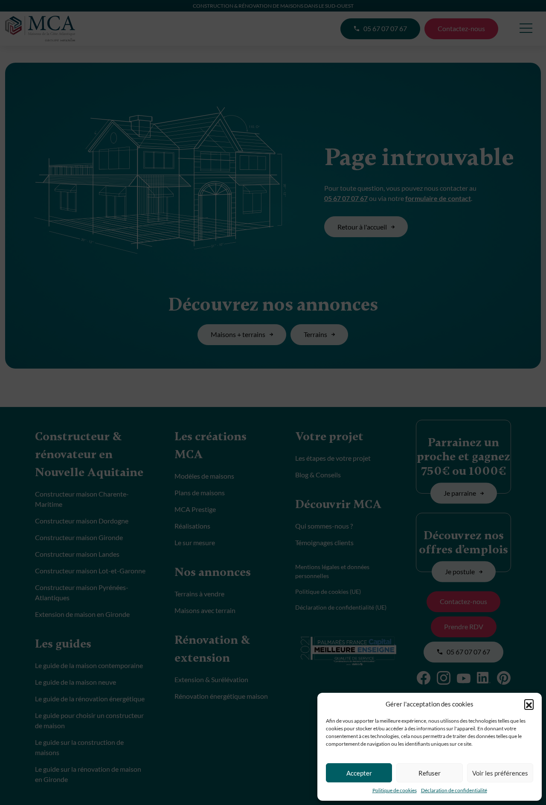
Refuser (429, 773)
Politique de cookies (394, 790)
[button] (529, 704)
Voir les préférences (500, 773)
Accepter (359, 773)
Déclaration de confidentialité (454, 790)
